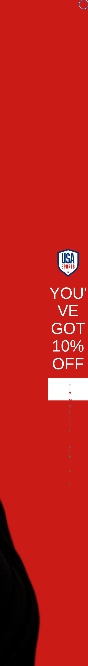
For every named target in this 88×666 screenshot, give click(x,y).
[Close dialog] (83, 4)
